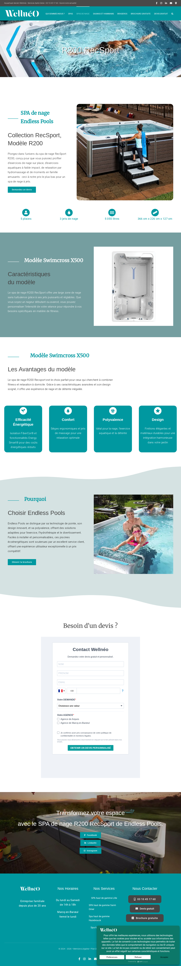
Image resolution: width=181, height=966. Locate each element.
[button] (172, 13)
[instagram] (84, 959)
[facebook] (79, 959)
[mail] (95, 959)
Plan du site (96, 949)
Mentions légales (81, 949)
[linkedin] (90, 959)
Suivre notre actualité (68, 3)
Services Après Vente (36, 3)
